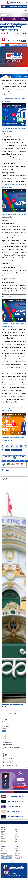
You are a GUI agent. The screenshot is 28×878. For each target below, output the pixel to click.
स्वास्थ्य (16, 829)
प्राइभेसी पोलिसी (4, 854)
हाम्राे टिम (2, 850)
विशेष (16, 852)
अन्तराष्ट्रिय (17, 836)
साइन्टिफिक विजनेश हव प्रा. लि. (14, 875)
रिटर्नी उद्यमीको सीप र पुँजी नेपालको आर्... (15, 806)
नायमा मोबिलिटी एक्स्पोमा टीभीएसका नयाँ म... (15, 816)
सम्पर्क (2, 852)
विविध (16, 835)
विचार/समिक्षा (17, 850)
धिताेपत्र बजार (3, 833)
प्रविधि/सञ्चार (3, 842)
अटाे (16, 840)
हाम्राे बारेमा (3, 849)
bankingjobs (7, 450)
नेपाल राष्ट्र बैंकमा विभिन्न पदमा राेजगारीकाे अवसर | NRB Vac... (12, 705)
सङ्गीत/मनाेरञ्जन (18, 831)
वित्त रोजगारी (17, 855)
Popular (7, 792)
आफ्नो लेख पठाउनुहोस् (6, 858)
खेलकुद (16, 833)
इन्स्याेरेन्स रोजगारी (18, 857)
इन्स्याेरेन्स (3, 831)
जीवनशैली (3, 838)
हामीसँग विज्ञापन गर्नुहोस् (6, 856)
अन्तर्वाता (16, 848)
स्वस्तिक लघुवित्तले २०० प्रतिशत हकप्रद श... (15, 796)
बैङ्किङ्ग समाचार (3, 830)
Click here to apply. (7, 405)
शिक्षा (2, 837)
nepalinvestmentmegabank (16, 450)
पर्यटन (16, 841)
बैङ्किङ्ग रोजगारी (17, 854)
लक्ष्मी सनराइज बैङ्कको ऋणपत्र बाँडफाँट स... (15, 811)
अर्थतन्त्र (2, 835)
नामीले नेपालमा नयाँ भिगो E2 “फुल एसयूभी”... (15, 801)
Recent (21, 792)
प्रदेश (16, 838)
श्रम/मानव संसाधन (4, 840)
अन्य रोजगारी (17, 859)
